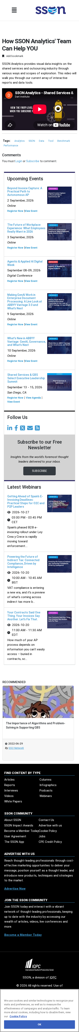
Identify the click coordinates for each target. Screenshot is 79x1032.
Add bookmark (14, 56)
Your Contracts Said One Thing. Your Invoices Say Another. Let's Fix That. (23, 616)
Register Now (15, 211)
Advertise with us (50, 825)
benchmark (63, 141)
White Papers (13, 801)
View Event (31, 211)
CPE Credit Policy (50, 842)
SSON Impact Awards (18, 825)
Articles (9, 779)
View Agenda (33, 398)
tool (51, 141)
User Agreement (15, 836)
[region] (39, 1010)
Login (18, 161)
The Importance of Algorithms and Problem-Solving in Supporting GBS (35, 725)
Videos (9, 796)
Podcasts (46, 790)
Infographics (48, 785)
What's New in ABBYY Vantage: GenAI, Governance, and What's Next (26, 342)
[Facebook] (16, 429)
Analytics (19, 141)
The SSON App (14, 842)
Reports (9, 785)
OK (39, 1024)
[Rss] (38, 429)
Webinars (46, 796)
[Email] (30, 429)
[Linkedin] (10, 429)
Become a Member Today (21, 831)
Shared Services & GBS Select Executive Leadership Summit (26, 378)
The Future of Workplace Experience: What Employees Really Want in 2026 (26, 228)
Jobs (42, 836)
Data (42, 141)
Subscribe (32, 161)
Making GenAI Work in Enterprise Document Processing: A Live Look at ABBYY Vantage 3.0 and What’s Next (24, 301)
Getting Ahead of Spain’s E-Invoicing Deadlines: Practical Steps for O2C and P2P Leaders (26, 501)
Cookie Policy (48, 831)
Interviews (11, 790)
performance (11, 145)
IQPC (53, 977)
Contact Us (46, 820)
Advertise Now (15, 888)
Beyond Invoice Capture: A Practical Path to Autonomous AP (24, 192)
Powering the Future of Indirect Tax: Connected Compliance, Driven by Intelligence (23, 561)
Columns (45, 779)
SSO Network (16, 748)
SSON (32, 141)
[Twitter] (23, 429)
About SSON (12, 820)
